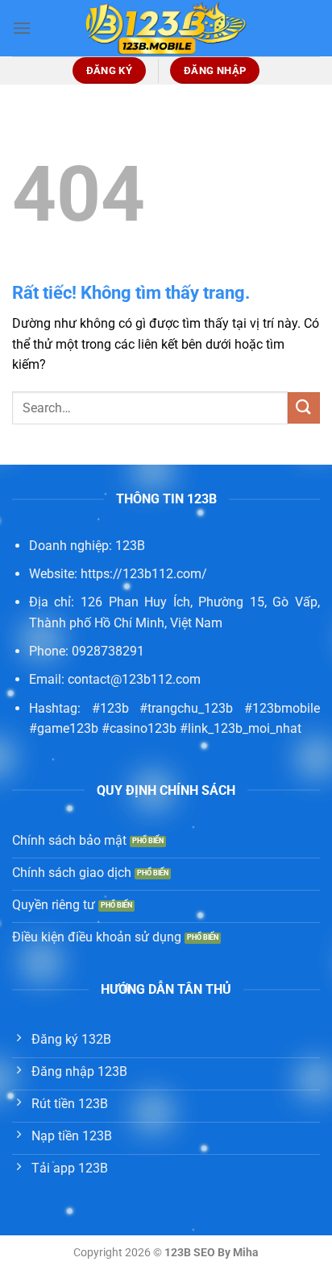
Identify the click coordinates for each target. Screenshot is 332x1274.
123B (130, 545)
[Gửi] (304, 408)
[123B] (166, 28)
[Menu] (21, 28)
